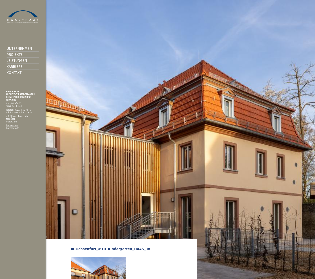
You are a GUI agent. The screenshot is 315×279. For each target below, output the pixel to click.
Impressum (12, 125)
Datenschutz (12, 128)
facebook (10, 119)
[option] (157, 139)
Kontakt (14, 72)
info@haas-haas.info (17, 116)
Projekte (15, 54)
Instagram (11, 121)
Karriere (14, 66)
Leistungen (17, 60)
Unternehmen (19, 48)
